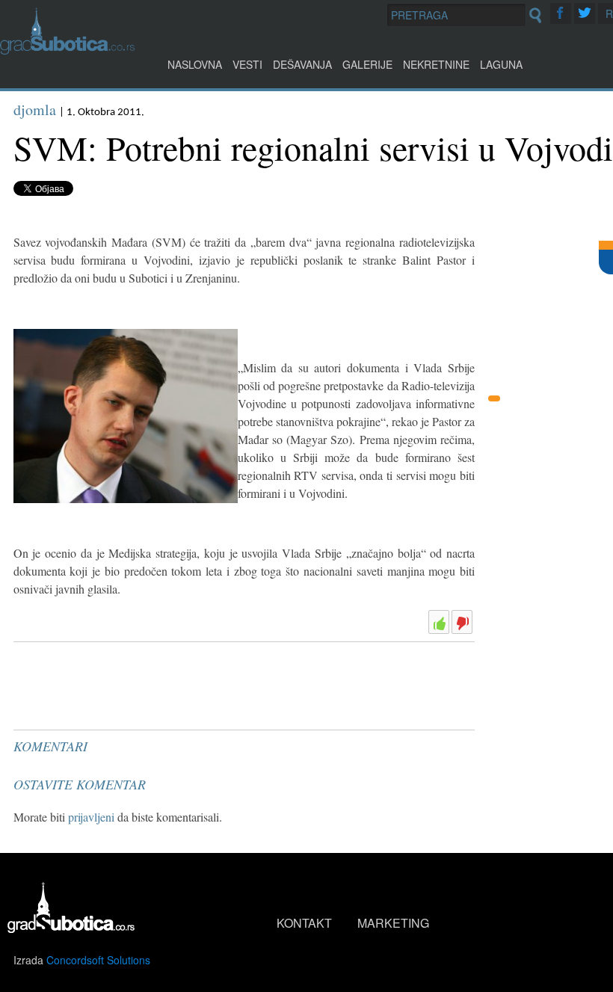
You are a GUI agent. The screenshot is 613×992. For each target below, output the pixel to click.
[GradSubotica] (67, 49)
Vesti (247, 64)
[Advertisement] (125, 685)
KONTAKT (304, 922)
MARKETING (393, 922)
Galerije (367, 64)
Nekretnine (436, 64)
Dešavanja (302, 64)
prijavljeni (91, 817)
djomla (34, 109)
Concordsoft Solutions (98, 959)
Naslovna (194, 64)
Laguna (501, 64)
